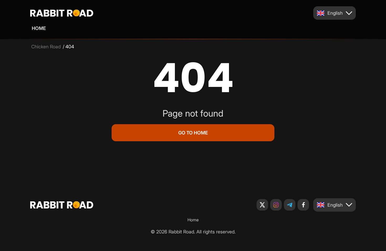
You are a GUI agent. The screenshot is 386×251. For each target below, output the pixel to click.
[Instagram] (276, 205)
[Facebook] (303, 205)
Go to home (193, 132)
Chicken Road (46, 46)
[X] (262, 205)
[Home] (61, 13)
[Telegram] (289, 205)
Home (39, 28)
